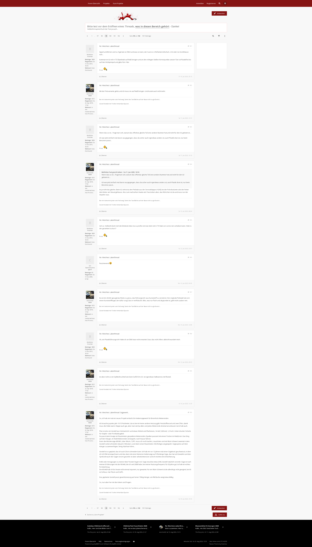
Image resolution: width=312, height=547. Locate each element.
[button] (87, 36)
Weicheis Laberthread (99, 13)
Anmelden (200, 3)
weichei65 (90, 94)
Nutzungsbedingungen (122, 541)
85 (92, 272)
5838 (93, 59)
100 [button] (110, 36)
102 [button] (119, 36)
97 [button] (97, 36)
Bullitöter (90, 54)
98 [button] (102, 36)
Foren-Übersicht (90, 541)
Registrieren (211, 3)
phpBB (95, 544)
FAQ (100, 541)
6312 (93, 99)
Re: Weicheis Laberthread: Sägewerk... (114, 412)
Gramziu (224, 544)
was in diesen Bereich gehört (152, 26)
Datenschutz (108, 541)
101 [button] (114, 36)
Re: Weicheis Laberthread (109, 46)
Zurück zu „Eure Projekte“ (95, 515)
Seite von (135, 36)
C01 (90, 266)
